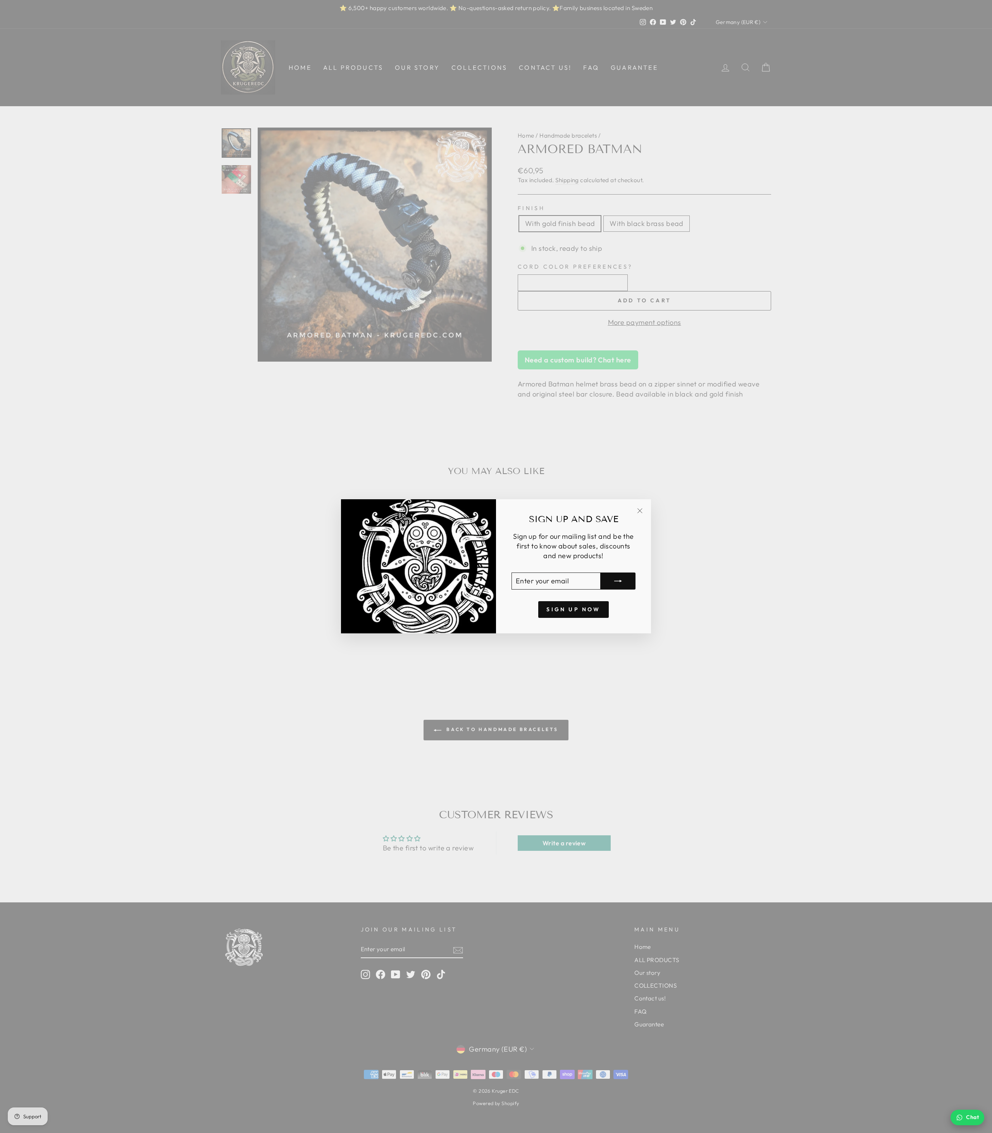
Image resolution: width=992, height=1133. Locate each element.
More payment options (644, 322)
